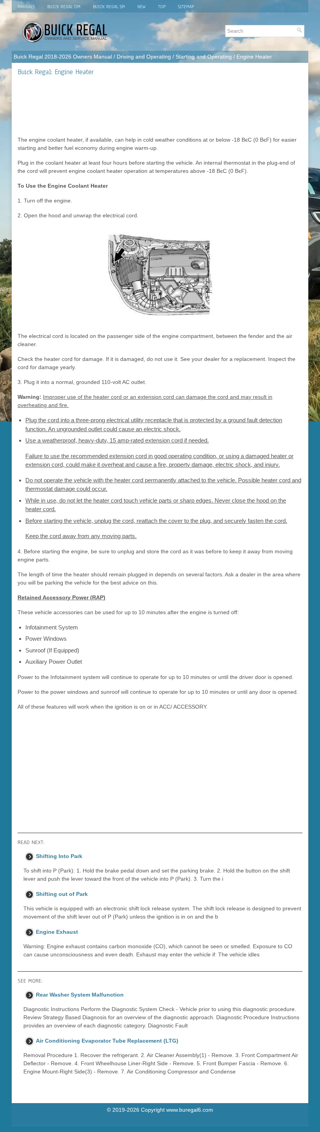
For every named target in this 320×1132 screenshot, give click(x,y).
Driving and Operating (144, 56)
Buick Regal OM (63, 7)
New (141, 7)
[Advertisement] (160, 105)
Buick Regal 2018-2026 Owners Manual (63, 56)
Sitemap (186, 7)
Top (161, 7)
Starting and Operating (204, 56)
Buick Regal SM (109, 7)
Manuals (26, 7)
